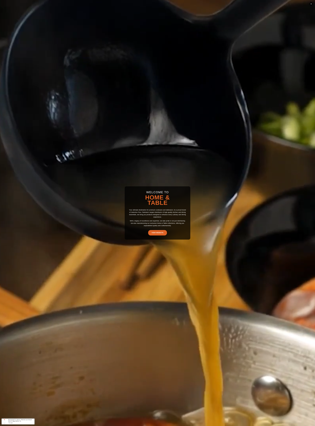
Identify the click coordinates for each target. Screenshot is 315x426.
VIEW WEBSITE (157, 233)
